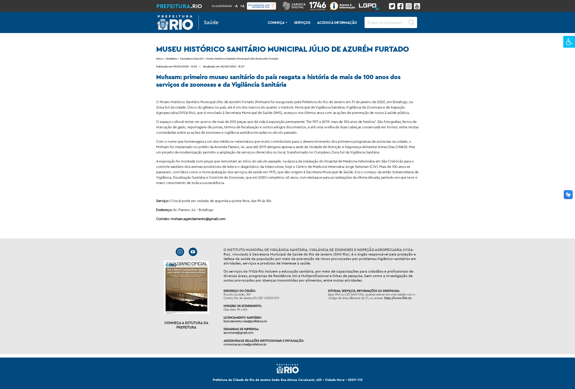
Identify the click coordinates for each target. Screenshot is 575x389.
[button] (569, 42)
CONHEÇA (276, 22)
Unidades (171, 58)
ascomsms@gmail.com (238, 333)
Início (159, 58)
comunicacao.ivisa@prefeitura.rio (245, 344)
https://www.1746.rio (397, 298)
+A (242, 6)
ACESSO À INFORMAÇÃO (337, 22)
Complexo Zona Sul (191, 58)
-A (236, 6)
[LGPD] (371, 6)
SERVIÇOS (302, 22)
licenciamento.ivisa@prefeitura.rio (245, 321)
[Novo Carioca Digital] (296, 6)
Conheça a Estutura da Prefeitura (186, 324)
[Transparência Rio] (344, 6)
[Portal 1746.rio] (319, 6)
